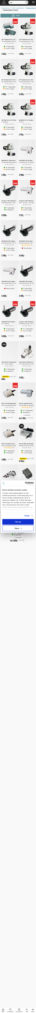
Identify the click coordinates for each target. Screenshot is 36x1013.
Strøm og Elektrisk (18, 8)
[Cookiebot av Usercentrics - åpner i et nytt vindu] (25, 483)
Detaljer (27, 515)
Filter (18, 15)
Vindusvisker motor (10, 10)
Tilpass (16, 528)
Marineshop (6, 8)
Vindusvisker (31, 8)
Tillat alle (18, 522)
